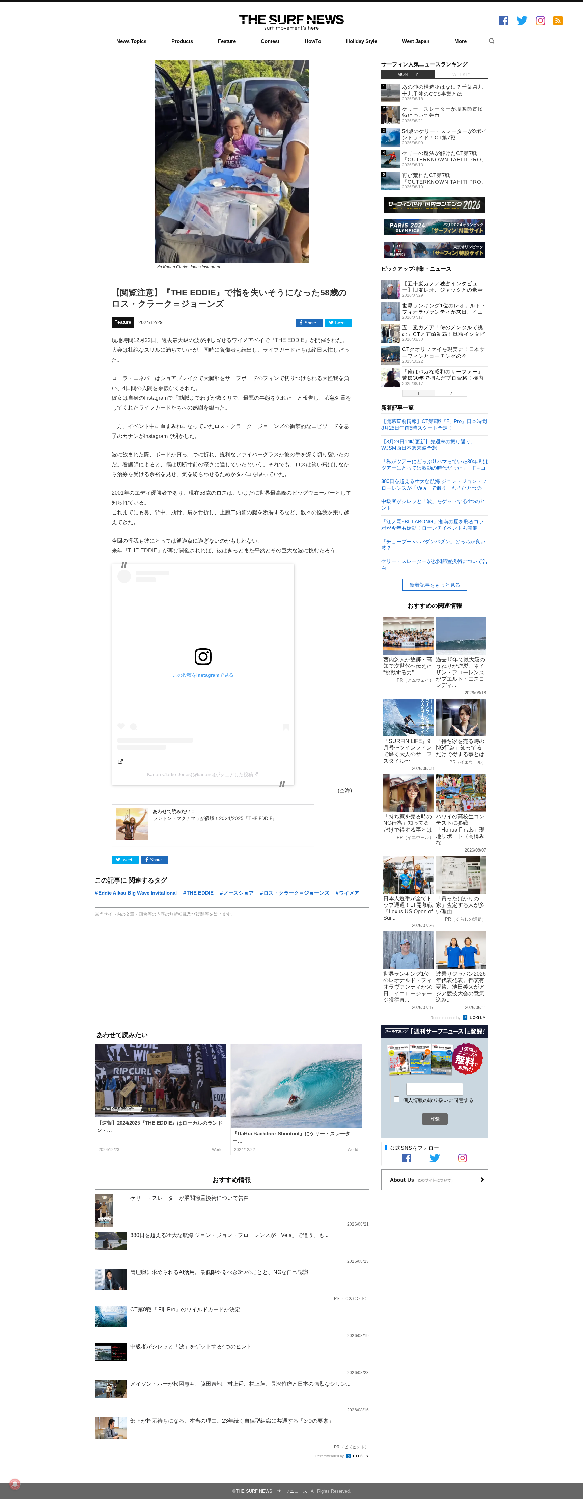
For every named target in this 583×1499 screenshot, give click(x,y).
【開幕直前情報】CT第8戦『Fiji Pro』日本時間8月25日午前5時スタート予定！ (434, 424)
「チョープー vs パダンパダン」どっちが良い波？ (433, 544)
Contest (270, 41)
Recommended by (330, 1456)
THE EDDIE (200, 893)
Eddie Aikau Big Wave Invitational (137, 893)
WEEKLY (461, 74)
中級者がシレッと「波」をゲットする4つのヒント (433, 504)
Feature (227, 41)
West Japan (415, 41)
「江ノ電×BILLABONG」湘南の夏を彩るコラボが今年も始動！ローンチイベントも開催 (432, 524)
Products (182, 41)
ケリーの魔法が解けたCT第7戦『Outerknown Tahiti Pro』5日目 (444, 159)
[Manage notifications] (14, 1484)
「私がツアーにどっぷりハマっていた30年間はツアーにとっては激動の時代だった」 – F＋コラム (434, 464)
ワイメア (349, 893)
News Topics (131, 41)
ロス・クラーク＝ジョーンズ (296, 893)
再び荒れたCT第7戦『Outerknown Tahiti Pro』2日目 (444, 181)
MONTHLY (407, 74)
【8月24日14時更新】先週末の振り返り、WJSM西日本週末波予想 (428, 444)
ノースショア (238, 893)
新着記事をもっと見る (435, 585)
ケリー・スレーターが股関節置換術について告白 (434, 564)
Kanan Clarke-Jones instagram (191, 267)
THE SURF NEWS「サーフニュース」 (274, 1491)
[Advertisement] (232, 975)
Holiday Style (361, 41)
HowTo (313, 41)
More (460, 41)
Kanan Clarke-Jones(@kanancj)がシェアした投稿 (200, 774)
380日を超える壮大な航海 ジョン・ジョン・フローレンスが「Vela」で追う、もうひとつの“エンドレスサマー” (434, 484)
